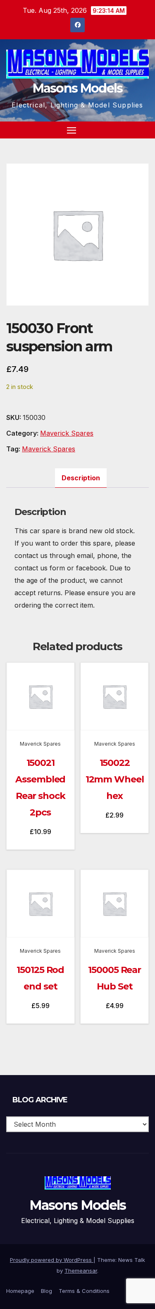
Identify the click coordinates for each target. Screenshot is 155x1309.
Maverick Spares (66, 433)
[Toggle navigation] (71, 130)
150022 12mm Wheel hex (115, 779)
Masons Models (78, 88)
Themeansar (80, 1270)
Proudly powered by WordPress (51, 1260)
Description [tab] (81, 478)
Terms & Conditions (84, 1291)
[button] (127, 130)
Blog (46, 1291)
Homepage (20, 1291)
